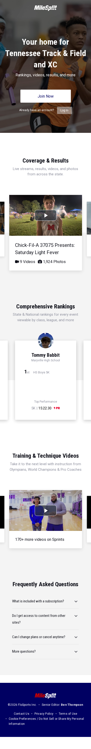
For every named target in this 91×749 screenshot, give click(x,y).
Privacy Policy (44, 713)
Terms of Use (68, 713)
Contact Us (21, 713)
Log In (64, 110)
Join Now (46, 96)
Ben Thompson (72, 704)
